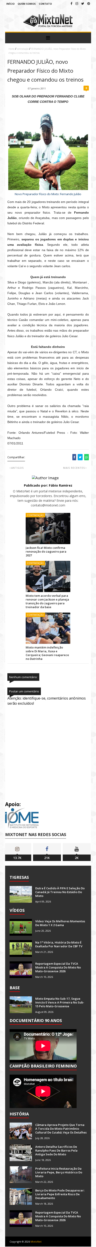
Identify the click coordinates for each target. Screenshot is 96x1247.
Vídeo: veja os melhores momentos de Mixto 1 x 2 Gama (60, 923)
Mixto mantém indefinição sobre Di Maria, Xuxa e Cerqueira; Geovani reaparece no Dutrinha (47, 653)
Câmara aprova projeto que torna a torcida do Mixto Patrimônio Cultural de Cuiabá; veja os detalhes (61, 1128)
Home (11, 48)
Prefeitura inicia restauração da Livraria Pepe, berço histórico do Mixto (58, 1172)
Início (10, 3)
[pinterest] (88, 3)
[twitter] (82, 3)
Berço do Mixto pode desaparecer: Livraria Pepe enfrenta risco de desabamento (59, 1194)
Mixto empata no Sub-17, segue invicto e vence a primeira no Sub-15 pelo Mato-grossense (59, 1002)
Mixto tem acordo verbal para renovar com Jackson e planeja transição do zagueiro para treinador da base (47, 601)
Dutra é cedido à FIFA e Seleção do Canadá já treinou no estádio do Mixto (60, 892)
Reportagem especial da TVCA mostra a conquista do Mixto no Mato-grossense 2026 (58, 967)
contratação (23, 48)
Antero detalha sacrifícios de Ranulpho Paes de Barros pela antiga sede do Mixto (56, 1150)
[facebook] (71, 3)
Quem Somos (27, 3)
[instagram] (76, 3)
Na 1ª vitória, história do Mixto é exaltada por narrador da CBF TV (58, 944)
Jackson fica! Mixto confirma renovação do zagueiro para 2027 (46, 551)
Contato (45, 3)
